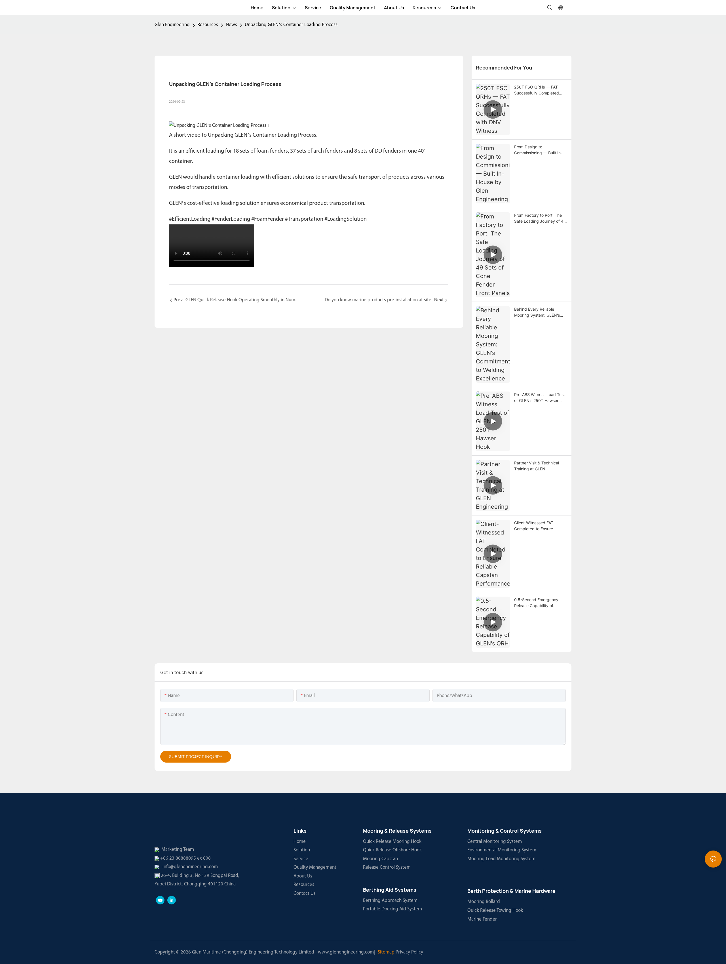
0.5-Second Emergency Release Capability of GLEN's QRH (536, 603)
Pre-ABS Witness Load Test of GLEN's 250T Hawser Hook (539, 397)
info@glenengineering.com (190, 866)
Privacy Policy (409, 952)
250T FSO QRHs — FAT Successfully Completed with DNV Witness (536, 90)
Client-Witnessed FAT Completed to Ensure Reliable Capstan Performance (533, 526)
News (231, 24)
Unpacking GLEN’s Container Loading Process (291, 24)
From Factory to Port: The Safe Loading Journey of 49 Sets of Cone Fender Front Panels (540, 218)
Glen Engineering (172, 24)
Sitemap (386, 952)
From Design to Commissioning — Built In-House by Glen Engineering (539, 150)
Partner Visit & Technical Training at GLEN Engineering (536, 466)
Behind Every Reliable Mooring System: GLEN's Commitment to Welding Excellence (537, 312)
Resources (207, 24)
